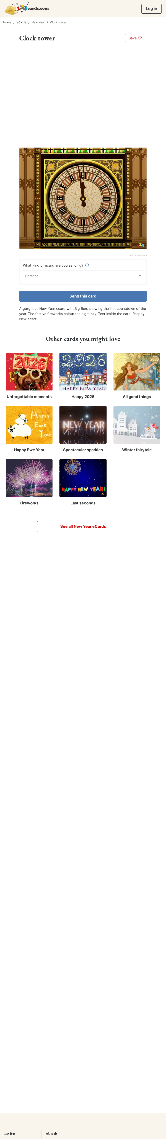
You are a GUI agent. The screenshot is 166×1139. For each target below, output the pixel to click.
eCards (21, 22)
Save (133, 38)
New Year (38, 22)
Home (7, 22)
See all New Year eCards (83, 526)
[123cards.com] (26, 8)
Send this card (82, 296)
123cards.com (139, 255)
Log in (151, 8)
